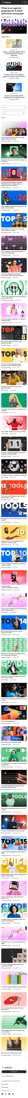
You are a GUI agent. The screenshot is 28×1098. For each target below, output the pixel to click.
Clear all (3, 117)
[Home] (6, 2)
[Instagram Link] (13, 1094)
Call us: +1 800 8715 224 (8, 1076)
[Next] (25, 1057)
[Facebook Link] (9, 1094)
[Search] (22, 2)
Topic (4, 107)
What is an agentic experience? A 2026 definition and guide (12, 11)
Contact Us (14, 1071)
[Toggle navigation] (25, 2)
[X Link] (6, 1094)
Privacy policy (5, 1084)
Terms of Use (5, 1087)
